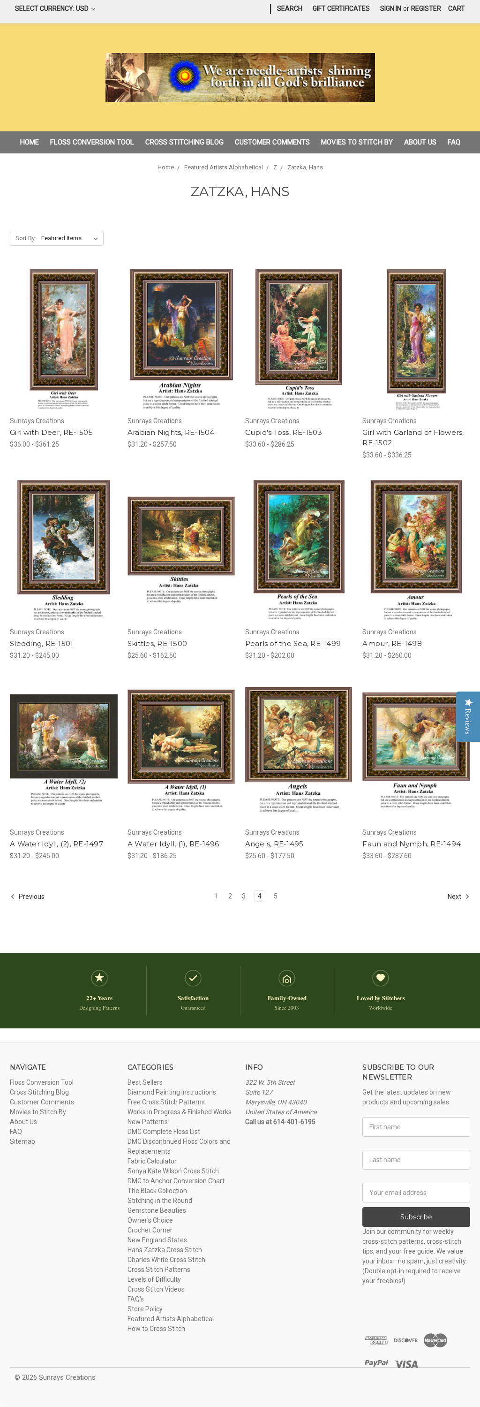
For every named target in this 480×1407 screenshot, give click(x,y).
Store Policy (145, 1309)
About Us (420, 142)
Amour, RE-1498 (392, 643)
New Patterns (148, 1122)
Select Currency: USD (52, 8)
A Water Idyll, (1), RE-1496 (173, 843)
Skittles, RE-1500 (157, 643)
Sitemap (22, 1141)
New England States (157, 1240)
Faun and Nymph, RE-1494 (411, 843)
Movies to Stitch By (357, 142)
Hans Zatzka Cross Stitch (165, 1250)
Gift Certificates (341, 8)
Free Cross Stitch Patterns (166, 1102)
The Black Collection (157, 1190)
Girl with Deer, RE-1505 (51, 432)
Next (455, 896)
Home (29, 142)
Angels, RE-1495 (274, 843)
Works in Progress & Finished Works (180, 1112)
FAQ (454, 142)
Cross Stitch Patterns (159, 1269)
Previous (31, 896)
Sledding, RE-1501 (41, 643)
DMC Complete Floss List (164, 1131)
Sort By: (25, 238)
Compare (60, 340)
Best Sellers (145, 1082)
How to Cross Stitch (156, 1328)
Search (289, 8)
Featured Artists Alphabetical (171, 1319)
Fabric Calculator (152, 1161)
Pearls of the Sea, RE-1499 (293, 643)
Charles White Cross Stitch (166, 1259)
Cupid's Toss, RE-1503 (283, 432)
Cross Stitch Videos (156, 1289)
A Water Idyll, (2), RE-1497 (56, 843)
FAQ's (136, 1299)
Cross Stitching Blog (184, 142)
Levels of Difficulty (154, 1279)
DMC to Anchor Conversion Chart (176, 1181)
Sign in (390, 8)
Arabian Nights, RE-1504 (171, 432)
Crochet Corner (150, 1230)
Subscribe (416, 1217)
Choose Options (64, 356)
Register (426, 8)
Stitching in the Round (160, 1200)
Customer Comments (272, 142)
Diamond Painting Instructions (172, 1092)
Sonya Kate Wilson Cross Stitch (173, 1171)
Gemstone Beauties (157, 1210)
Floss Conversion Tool (92, 142)
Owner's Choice (150, 1220)
